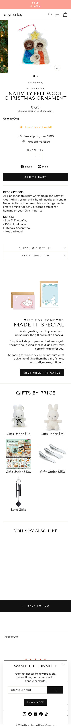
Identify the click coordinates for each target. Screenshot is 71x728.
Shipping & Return (35, 248)
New (39, 82)
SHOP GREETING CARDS (42, 372)
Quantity (35, 149)
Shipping (22, 110)
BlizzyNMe (35, 88)
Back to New (38, 605)
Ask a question (35, 255)
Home (31, 82)
